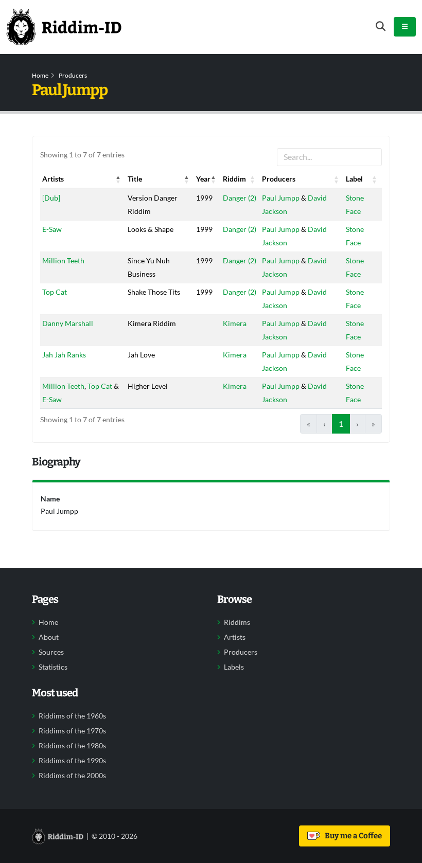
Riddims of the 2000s (72, 775)
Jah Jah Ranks (64, 354)
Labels (234, 667)
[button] (118, 179)
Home (40, 75)
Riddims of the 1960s (72, 716)
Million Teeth (63, 260)
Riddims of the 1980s (72, 746)
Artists (234, 637)
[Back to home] (63, 26)
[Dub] (51, 197)
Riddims (237, 622)
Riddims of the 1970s (72, 731)
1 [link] (341, 423)
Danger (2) (239, 197)
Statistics (53, 667)
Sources (51, 652)
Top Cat (54, 291)
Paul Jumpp (281, 197)
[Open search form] (380, 26)
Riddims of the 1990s (72, 761)
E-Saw (52, 229)
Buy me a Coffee (352, 835)
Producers (73, 75)
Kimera (235, 323)
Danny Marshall (67, 323)
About (49, 637)
